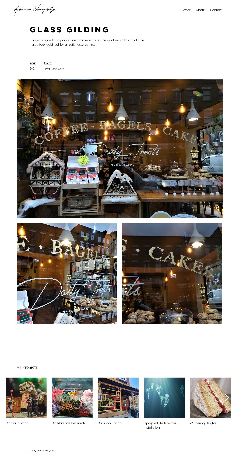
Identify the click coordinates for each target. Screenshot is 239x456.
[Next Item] (226, 397)
